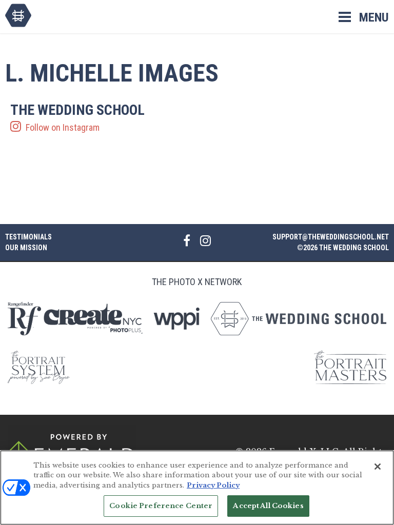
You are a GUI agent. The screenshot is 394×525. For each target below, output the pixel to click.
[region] (197, 487)
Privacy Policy (213, 485)
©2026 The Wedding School (343, 248)
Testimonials (28, 237)
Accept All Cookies (268, 505)
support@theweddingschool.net (330, 237)
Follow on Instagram (77, 118)
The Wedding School (18, 15)
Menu (374, 17)
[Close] (377, 466)
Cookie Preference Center (160, 505)
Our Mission (26, 248)
